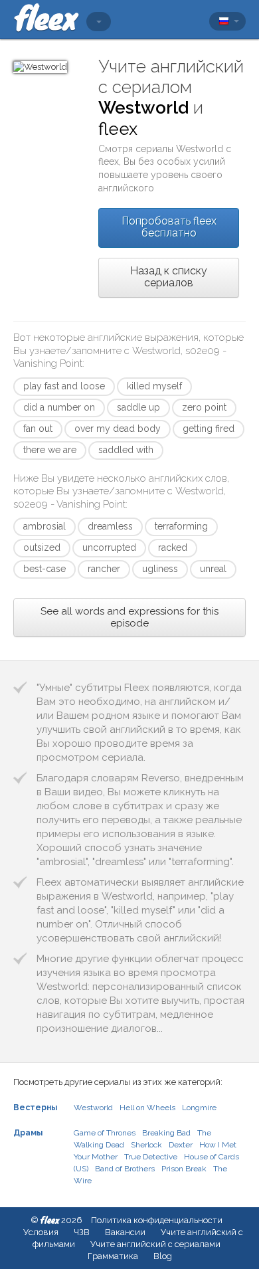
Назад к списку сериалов (168, 276)
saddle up (138, 407)
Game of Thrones (104, 1132)
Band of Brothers (125, 1168)
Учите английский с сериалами (155, 1244)
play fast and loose (64, 386)
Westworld (93, 1107)
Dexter (181, 1144)
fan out (37, 428)
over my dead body (117, 428)
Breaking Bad (166, 1132)
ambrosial (44, 526)
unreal (213, 568)
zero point (204, 407)
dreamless (110, 526)
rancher (104, 568)
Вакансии (125, 1232)
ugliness (160, 568)
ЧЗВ (82, 1232)
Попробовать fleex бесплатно (169, 227)
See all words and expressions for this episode (129, 617)
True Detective (150, 1156)
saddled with (125, 449)
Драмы (28, 1132)
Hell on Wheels (147, 1107)
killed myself (154, 386)
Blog (162, 1256)
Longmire (199, 1107)
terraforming (181, 526)
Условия (40, 1232)
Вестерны (35, 1107)
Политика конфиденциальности (156, 1220)
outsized (41, 547)
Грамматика (113, 1256)
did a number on (59, 407)
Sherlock (146, 1144)
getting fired (208, 428)
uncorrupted (109, 547)
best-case (44, 568)
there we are (49, 449)
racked (172, 547)
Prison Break (184, 1168)
